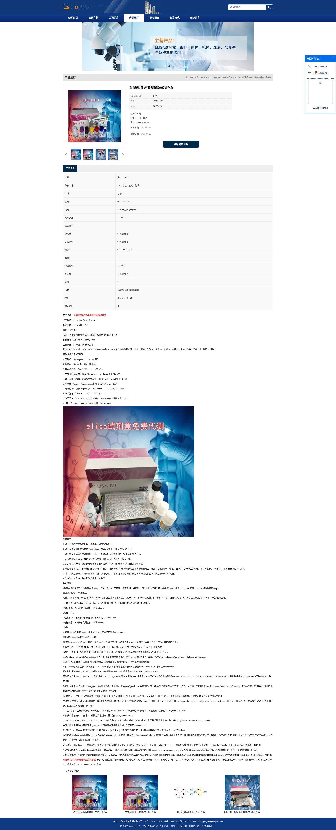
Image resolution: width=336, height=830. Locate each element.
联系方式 (175, 17)
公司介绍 (93, 17)
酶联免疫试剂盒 (229, 99)
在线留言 (195, 17)
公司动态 (114, 17)
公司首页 (73, 17)
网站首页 (205, 99)
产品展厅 (134, 17)
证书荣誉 (154, 17)
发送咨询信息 (181, 165)
